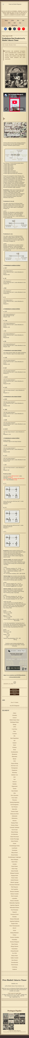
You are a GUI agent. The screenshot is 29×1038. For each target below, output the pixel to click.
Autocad (14, 717)
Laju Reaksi (14, 848)
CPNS (12, 20)
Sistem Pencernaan (14, 836)
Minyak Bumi (14, 852)
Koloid (14, 843)
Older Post (14, 691)
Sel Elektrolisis (14, 834)
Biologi (14, 724)
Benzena (14, 820)
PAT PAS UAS (14, 765)
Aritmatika (6, 44)
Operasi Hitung (14, 763)
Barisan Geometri (14, 893)
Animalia (14, 864)
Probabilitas (14, 939)
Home (6, 20)
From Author (14, 797)
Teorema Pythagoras (14, 941)
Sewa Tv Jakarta (14, 702)
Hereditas (14, 916)
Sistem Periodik (14, 871)
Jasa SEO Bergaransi (14, 705)
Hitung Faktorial (14, 946)
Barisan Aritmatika (14, 900)
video (14, 793)
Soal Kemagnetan (14, 804)
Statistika (15, 784)
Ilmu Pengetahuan (14, 738)
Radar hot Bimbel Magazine (15, 1030)
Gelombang (14, 967)
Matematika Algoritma (14, 903)
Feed (25, 1031)
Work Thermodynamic (15, 925)
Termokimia (14, 850)
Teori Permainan (14, 909)
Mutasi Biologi (14, 832)
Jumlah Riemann (14, 880)
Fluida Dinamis (14, 964)
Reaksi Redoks (14, 855)
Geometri (14, 733)
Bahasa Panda (14, 955)
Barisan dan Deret (14, 813)
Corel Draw (14, 729)
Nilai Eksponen (14, 887)
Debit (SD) (14, 809)
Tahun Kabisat (14, 944)
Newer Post (14, 689)
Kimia (14, 749)
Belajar (8, 1031)
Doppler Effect (14, 923)
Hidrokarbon (14, 818)
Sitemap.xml (22, 1031)
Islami (14, 745)
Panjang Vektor (14, 822)
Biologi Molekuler (14, 932)
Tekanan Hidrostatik (14, 919)
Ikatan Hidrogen (14, 859)
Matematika (14, 25)
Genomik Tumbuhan (14, 827)
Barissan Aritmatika (14, 891)
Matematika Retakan (14, 907)
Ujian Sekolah (14, 790)
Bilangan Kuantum (14, 873)
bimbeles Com (14, 774)
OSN (9, 22)
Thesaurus (14, 800)
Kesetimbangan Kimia (14, 845)
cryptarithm (14, 898)
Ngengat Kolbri (14, 875)
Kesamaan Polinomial (14, 884)
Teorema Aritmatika (14, 937)
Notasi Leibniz (14, 877)
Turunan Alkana (14, 825)
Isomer (14, 930)
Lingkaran (14, 969)
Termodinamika (14, 962)
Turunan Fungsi (14, 811)
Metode (14, 44)
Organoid (14, 912)
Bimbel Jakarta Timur (14, 720)
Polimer (14, 935)
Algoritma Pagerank (14, 905)
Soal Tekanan (14, 806)
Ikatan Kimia (14, 861)
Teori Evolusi (15, 829)
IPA (18, 20)
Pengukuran (14, 770)
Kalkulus (15, 747)
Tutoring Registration (14, 802)
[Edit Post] (14, 683)
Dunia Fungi (14, 868)
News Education (14, 795)
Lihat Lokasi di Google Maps (14, 993)
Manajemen (14, 754)
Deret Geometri (14, 896)
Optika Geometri (14, 957)
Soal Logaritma (14, 889)
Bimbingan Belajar (14, 722)
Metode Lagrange (14, 882)
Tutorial (14, 788)
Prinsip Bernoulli (14, 951)
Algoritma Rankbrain (14, 921)
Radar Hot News (17, 1031)
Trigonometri (14, 786)
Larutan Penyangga (14, 838)
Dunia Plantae (14, 866)
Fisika (14, 731)
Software (15, 781)
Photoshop (14, 772)
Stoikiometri (14, 816)
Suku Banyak (14, 960)
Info (23, 20)
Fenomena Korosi (15, 914)
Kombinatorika (14, 752)
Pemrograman (14, 768)
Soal (20, 22)
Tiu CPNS (14, 953)
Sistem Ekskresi (14, 841)
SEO (15, 22)
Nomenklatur (14, 948)
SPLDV (14, 928)
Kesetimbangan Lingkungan (14, 857)
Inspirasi (14, 742)
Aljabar (14, 713)
